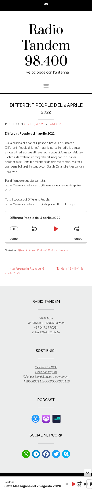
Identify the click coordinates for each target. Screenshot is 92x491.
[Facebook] (46, 454)
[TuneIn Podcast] (56, 418)
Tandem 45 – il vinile (71, 268)
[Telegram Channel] (36, 454)
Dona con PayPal (46, 372)
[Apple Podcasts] (46, 418)
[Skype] (66, 454)
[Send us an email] (46, 4)
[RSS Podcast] (35, 418)
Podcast (42, 250)
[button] (46, 86)
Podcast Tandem (58, 250)
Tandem (54, 124)
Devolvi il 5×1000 (46, 367)
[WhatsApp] (26, 454)
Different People (26, 250)
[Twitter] (56, 454)
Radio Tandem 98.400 (46, 46)
